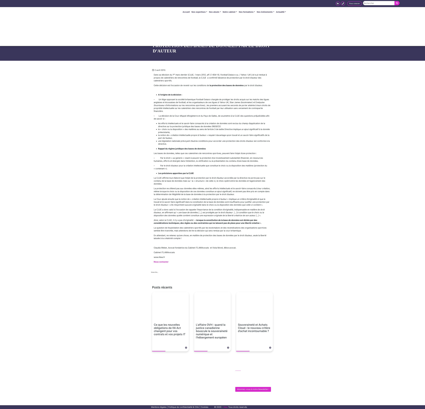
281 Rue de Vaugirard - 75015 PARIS (254, 383)
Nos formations (246, 12)
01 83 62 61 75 (244, 374)
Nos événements (265, 12)
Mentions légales (158, 407)
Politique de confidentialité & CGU (183, 407)
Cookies (204, 407)
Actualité (280, 12)
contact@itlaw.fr (245, 378)
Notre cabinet (229, 12)
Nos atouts (214, 12)
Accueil (186, 12)
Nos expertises (198, 12)
